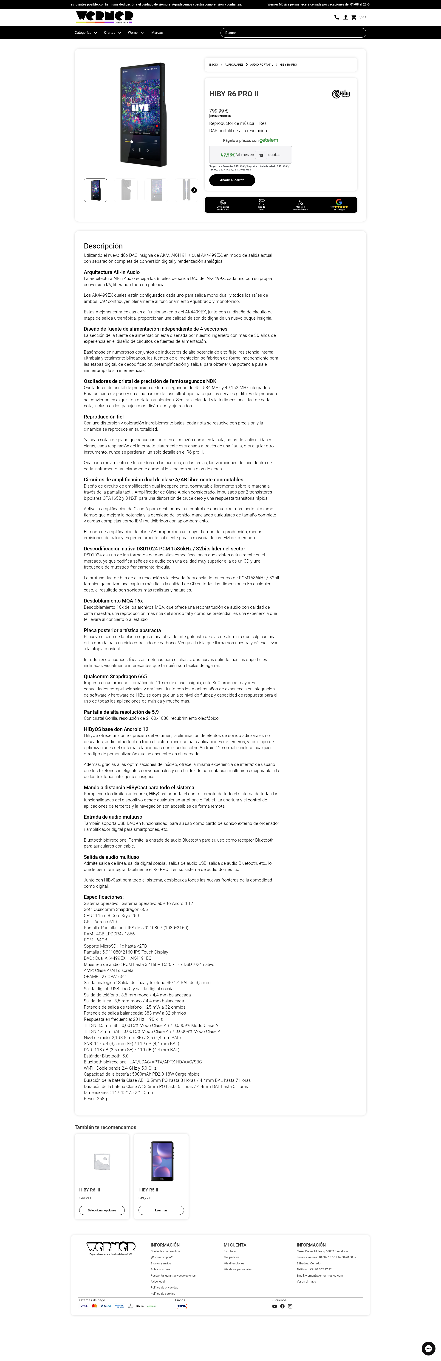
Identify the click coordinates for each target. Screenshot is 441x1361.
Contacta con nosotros (165, 1251)
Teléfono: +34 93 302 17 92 (314, 1269)
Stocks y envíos (161, 1263)
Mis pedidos (232, 1257)
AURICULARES (234, 64)
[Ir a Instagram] (290, 1306)
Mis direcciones (234, 1263)
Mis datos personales (238, 1269)
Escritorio (230, 1251)
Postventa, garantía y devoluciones (173, 1275)
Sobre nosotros (160, 1269)
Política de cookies (163, 1293)
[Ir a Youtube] (274, 1306)
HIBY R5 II (148, 1190)
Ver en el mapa (306, 1281)
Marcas (157, 33)
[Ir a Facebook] (282, 1306)
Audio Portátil (261, 64)
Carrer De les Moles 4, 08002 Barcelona (322, 1251)
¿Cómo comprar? (161, 1257)
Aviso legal (158, 1281)
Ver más (246, 169)
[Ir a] (341, 94)
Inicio (213, 64)
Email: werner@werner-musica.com (320, 1275)
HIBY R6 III (89, 1190)
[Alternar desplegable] (95, 33)
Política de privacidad (164, 1287)
